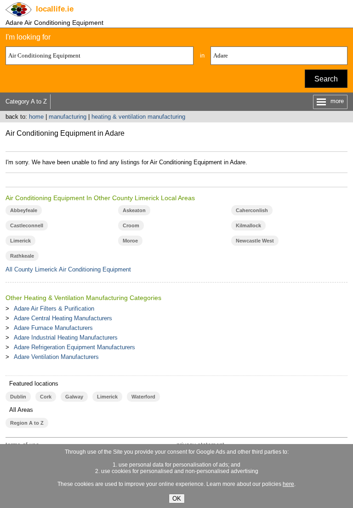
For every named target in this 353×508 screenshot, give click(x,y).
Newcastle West (255, 240)
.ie (55, 9)
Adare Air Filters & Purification (54, 308)
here (288, 484)
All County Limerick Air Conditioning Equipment (68, 269)
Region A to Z (27, 423)
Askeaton (134, 210)
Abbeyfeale (23, 210)
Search (326, 79)
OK (176, 498)
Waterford (143, 396)
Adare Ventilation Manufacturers (56, 356)
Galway (74, 396)
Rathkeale (22, 256)
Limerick (20, 240)
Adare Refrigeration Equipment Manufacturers (74, 347)
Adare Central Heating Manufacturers (63, 318)
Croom (131, 225)
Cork (45, 396)
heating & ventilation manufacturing (138, 116)
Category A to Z (26, 101)
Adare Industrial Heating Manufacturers (66, 337)
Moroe (130, 240)
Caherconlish (252, 210)
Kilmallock (248, 225)
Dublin (18, 396)
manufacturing (67, 116)
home (36, 116)
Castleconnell (26, 225)
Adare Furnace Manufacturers (53, 327)
